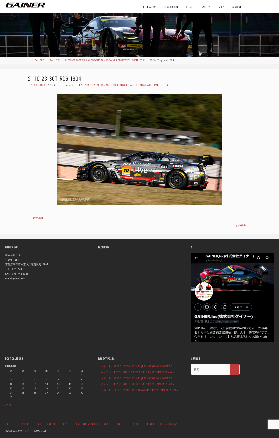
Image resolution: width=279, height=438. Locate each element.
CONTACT (149, 424)
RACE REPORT (22, 424)
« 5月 (8, 405)
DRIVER (66, 424)
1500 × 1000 (38, 85)
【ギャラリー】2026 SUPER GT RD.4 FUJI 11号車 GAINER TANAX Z (136, 372)
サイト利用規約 (169, 424)
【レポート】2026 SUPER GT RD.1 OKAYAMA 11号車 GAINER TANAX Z (138, 390)
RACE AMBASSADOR (87, 424)
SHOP (136, 424)
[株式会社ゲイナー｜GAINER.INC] (25, 5)
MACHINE (52, 424)
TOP (7, 424)
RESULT (108, 424)
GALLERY (39, 60)
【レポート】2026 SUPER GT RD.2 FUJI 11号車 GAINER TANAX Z (135, 378)
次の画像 (241, 225)
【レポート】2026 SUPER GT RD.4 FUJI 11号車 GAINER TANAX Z (135, 366)
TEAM (38, 424)
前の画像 (38, 218)
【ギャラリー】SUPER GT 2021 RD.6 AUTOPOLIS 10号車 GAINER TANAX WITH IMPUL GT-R (97, 60)
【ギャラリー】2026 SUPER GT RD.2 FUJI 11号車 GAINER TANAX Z (136, 384)
